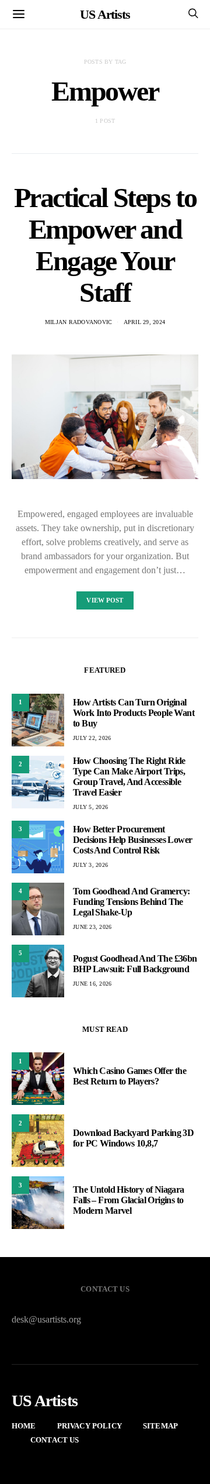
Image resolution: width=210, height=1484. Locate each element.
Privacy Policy (89, 1425)
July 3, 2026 (90, 865)
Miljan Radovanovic (79, 322)
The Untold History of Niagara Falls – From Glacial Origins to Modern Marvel (128, 1200)
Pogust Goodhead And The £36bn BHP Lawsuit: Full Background (135, 963)
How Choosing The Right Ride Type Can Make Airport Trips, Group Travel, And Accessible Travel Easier (129, 776)
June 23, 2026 (92, 927)
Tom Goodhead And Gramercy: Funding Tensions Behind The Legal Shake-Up (131, 901)
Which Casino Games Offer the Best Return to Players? (129, 1076)
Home (24, 1425)
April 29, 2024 (145, 322)
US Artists (105, 14)
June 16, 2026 (92, 983)
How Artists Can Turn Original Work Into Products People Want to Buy (133, 712)
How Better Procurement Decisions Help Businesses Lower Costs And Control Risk (132, 839)
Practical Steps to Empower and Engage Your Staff (105, 245)
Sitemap (160, 1425)
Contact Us (54, 1439)
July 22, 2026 (92, 738)
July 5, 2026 (90, 807)
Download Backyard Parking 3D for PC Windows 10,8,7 (133, 1138)
